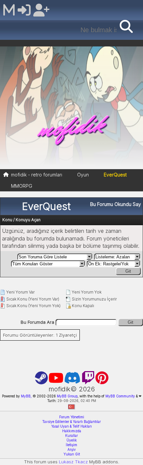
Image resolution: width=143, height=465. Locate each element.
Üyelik (72, 440)
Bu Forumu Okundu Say (115, 204)
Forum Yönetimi (71, 417)
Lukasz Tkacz (73, 461)
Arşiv (72, 449)
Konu (7, 219)
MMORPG (21, 186)
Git (128, 271)
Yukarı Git (72, 454)
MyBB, (26, 396)
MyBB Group (66, 396)
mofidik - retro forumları (36, 174)
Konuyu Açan (28, 219)
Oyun (83, 174)
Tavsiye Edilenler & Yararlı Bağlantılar (71, 422)
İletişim (71, 445)
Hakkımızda (71, 431)
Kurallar (71, 435)
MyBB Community (120, 396)
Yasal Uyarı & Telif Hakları (71, 426)
